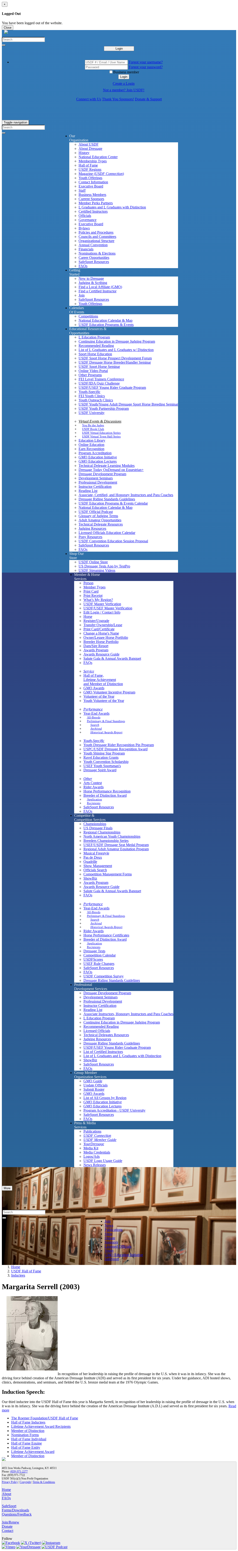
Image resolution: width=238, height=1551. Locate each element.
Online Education (91, 445)
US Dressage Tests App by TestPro (104, 566)
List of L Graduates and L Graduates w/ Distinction (116, 350)
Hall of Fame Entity (25, 1447)
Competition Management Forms (107, 874)
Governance (87, 220)
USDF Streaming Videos (97, 570)
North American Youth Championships (111, 836)
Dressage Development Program (102, 474)
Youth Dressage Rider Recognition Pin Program (118, 745)
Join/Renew (10, 1522)
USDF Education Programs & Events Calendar (113, 503)
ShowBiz (90, 878)
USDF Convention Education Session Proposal (113, 541)
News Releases (94, 1165)
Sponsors (111, 1242)
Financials (86, 249)
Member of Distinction (27, 1431)
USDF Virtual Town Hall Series (101, 436)
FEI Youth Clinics (92, 396)
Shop (108, 1234)
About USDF (89, 144)
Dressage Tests (94, 951)
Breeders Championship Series (106, 841)
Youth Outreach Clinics (96, 400)
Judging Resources (92, 528)
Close (7, 27)
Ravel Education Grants (101, 757)
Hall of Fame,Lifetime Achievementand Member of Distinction (103, 679)
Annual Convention (93, 245)
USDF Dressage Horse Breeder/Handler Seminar (115, 362)
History (84, 153)
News (109, 1225)
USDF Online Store (93, 562)
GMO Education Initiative (98, 457)
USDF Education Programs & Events (106, 325)
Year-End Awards (96, 713)
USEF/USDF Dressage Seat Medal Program (116, 845)
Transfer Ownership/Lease (102, 625)
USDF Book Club (93, 429)
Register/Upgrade (96, 621)
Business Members (92, 195)
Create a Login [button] (124, 83)
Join (82, 295)
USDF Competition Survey (103, 976)
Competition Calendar (99, 955)
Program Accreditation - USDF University (114, 1110)
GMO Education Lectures (98, 461)
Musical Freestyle (96, 853)
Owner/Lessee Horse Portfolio (105, 637)
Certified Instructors (93, 211)
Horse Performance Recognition (107, 791)
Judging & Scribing (93, 283)
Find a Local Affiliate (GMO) (100, 287)
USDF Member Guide (99, 1140)
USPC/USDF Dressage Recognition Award (115, 749)
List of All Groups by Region (104, 1098)
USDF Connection (97, 1136)
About (6, 1494)
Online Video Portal (93, 371)
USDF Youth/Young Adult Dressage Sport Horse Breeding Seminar (128, 404)
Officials (85, 216)
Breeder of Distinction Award (105, 795)
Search (94, 725)
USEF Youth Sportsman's (102, 766)
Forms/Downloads (15, 1510)
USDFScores (93, 959)
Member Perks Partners (96, 203)
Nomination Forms (25, 1435)
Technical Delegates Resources (106, 1035)
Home (15, 1267)
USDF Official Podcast (96, 512)
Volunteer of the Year (98, 696)
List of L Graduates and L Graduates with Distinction (122, 1056)
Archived (96, 728)
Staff (82, 190)
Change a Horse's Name (101, 633)
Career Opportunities (94, 258)
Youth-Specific (89, 392)
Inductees (18, 1275)
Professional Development (98, 482)
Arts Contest (92, 783)
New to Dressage (91, 278)
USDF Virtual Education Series (101, 432)
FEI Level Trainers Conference (101, 379)
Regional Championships (101, 832)
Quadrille (90, 862)
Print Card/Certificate (99, 629)
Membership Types (93, 161)
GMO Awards (93, 688)
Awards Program (95, 650)
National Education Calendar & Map (105, 320)
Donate (110, 1238)
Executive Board (91, 186)
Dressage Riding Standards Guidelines (107, 499)
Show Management (97, 866)
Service (88, 671)
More (7, 1188)
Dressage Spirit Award (99, 770)
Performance (93, 709)
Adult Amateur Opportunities (100, 520)
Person (88, 583)
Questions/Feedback (17, 1514)
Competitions (88, 316)
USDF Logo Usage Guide (102, 1161)
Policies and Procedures (96, 232)
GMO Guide (92, 1081)
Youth (109, 1251)
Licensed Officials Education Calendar (107, 533)
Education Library (92, 440)
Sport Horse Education (95, 354)
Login (119, 48)
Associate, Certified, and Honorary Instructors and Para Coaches (126, 495)
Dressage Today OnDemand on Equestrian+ (111, 470)
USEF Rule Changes (98, 964)
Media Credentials (96, 1152)
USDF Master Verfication (102, 604)
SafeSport (112, 1259)
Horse (87, 616)
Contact (7, 1531)
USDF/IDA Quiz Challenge (99, 383)
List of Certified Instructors (103, 1052)
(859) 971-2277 (19, 1471)
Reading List (88, 491)
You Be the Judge (93, 425)
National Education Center (98, 157)
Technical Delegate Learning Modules (107, 466)
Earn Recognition (91, 449)
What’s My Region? (98, 600)
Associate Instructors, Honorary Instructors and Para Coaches (128, 1014)
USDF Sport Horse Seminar (99, 367)
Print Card (91, 591)
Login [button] (123, 77)
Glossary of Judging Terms (98, 516)
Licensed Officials (96, 1031)
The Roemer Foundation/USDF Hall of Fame (44, 1418)
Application (94, 799)
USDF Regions (90, 169)
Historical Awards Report (106, 732)
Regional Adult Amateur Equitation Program (116, 849)
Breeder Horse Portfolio (101, 642)
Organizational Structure (96, 241)
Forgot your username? (146, 62)
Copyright (25, 1482)
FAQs (83, 266)
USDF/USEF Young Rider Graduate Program (112, 387)
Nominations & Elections (97, 253)
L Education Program (94, 337)
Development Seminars (96, 478)
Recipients (93, 803)
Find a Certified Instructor (97, 291)
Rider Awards (93, 787)
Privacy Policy (10, 1482)
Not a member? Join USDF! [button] (123, 90)
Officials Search (95, 870)
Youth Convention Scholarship (106, 762)
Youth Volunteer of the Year (103, 701)
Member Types (94, 587)
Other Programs (90, 375)
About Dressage (90, 148)
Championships (94, 824)
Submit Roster (93, 1089)
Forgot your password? (146, 67)
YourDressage (93, 1144)
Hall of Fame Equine (26, 1443)
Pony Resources (90, 537)
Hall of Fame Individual (28, 1439)
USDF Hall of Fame (26, 1271)
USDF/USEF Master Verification (107, 608)
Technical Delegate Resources (101, 524)
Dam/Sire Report (95, 646)
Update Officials (95, 1085)
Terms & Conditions (44, 1482)
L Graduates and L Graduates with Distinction (112, 207)
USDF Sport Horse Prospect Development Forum (115, 358)
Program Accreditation (95, 453)
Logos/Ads (91, 1156)
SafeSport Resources (94, 262)
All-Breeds (93, 717)
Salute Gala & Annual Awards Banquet (112, 658)
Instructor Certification (95, 487)
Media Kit (90, 1148)
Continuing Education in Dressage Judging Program (117, 341)
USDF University (92, 413)
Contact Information (93, 182)
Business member (126, 72)
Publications (92, 1131)
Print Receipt (92, 596)
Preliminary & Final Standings (106, 721)
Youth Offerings (90, 178)
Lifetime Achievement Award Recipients (41, 1426)
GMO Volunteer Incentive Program (109, 692)
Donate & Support (148, 99)
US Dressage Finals (97, 828)
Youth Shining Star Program (104, 753)
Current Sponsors (91, 199)
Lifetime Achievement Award (32, 1452)
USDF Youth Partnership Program (104, 408)
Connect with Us (88, 99)
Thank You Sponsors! (118, 99)
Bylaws (84, 228)
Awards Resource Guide (101, 654)
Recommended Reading (96, 346)
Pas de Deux (92, 857)
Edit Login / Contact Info (101, 612)
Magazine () (101, 174)
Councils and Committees (97, 237)
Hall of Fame (88, 165)
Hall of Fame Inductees (28, 1422)
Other (87, 779)
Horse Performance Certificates (106, 935)
